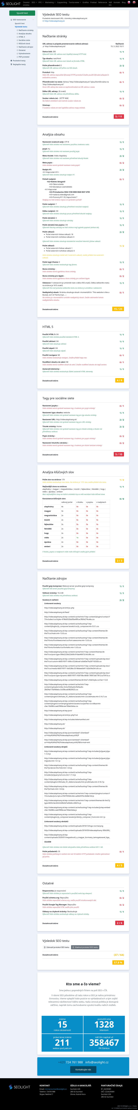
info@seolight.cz (96, 1062)
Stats (135, 1106)
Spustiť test (22, 13)
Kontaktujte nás (83, 1069)
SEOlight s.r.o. (127, 1106)
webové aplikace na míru (129, 1108)
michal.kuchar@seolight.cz (56, 1089)
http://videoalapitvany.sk (55, 21)
